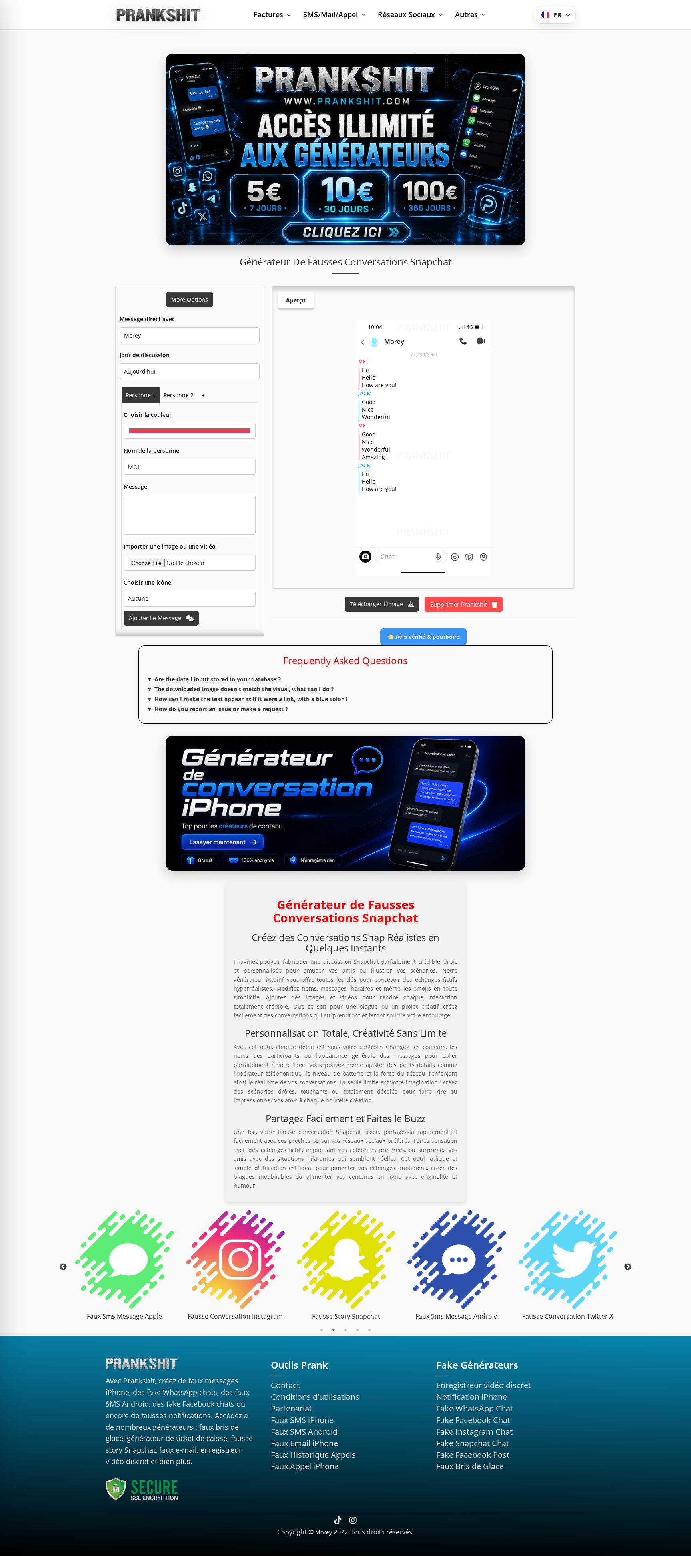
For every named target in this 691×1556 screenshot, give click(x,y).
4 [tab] (357, 1330)
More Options (189, 299)
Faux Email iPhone (304, 1443)
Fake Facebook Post (472, 1454)
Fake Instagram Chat (474, 1431)
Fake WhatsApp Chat (474, 1408)
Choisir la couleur (148, 414)
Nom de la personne (151, 450)
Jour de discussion (145, 355)
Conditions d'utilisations (315, 1396)
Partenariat (291, 1408)
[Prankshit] (159, 15)
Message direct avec (147, 319)
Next (628, 1267)
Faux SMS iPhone (302, 1420)
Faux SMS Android (304, 1431)
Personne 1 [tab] (141, 395)
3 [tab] (345, 1330)
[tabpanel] (124, 1267)
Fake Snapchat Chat (472, 1443)
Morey (323, 1532)
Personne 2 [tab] (179, 395)
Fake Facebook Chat (473, 1420)
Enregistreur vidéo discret (483, 1385)
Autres (466, 14)
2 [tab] (334, 1330)
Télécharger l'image (377, 604)
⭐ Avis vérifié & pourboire (423, 636)
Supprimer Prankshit (459, 604)
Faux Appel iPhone (305, 1466)
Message (135, 486)
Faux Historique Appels (313, 1454)
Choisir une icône (147, 582)
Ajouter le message (156, 618)
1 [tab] (322, 1330)
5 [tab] (369, 1330)
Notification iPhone (471, 1396)
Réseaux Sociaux (406, 14)
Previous (63, 1267)
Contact (285, 1385)
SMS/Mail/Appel (330, 14)
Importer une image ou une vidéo (170, 546)
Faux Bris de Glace (470, 1466)
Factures (268, 14)
